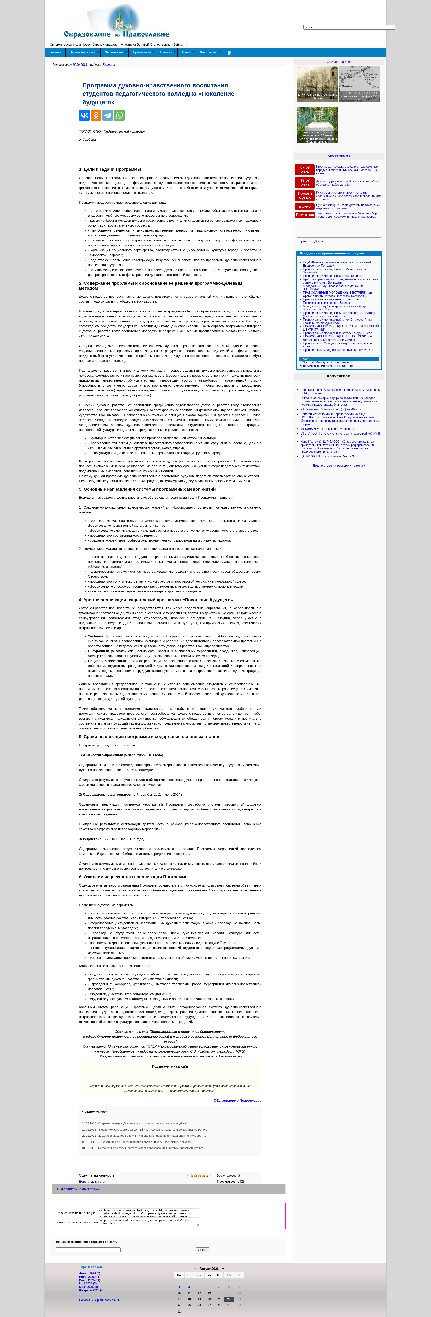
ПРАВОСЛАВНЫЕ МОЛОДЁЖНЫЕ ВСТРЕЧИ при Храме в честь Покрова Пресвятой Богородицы (337, 294)
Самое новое (339, 61)
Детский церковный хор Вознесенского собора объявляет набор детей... (347, 182)
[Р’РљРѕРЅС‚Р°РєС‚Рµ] (84, 115)
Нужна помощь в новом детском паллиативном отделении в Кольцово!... (348, 206)
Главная (55, 52)
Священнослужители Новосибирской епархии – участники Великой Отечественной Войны (116, 44)
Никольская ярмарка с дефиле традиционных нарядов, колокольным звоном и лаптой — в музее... (347, 170)
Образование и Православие (237, 1100)
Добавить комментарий (80, 1189)
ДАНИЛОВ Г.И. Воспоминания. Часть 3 (327, 456)
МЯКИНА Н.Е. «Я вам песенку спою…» (327, 428)
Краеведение (142, 52)
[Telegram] (107, 115)
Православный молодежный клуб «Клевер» (333, 275)
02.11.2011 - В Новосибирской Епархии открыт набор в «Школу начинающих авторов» (137, 1142)
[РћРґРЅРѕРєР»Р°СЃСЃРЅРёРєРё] (96, 115)
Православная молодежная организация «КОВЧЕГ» (338, 350)
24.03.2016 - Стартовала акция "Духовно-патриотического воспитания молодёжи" (134, 1123)
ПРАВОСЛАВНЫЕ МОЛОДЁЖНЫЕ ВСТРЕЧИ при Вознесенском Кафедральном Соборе (337, 338)
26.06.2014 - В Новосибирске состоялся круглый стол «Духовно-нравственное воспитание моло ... (144, 1129)
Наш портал (209, 52)
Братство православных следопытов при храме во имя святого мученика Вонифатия (340, 280)
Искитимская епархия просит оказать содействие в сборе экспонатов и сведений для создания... (348, 196)
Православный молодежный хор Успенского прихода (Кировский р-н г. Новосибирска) (339, 314)
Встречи (109, 64)
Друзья (319, 241)
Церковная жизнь (82, 52)
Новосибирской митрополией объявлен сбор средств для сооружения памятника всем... (346, 215)
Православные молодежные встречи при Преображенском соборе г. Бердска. (331, 301)
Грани (186, 52)
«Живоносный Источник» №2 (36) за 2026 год (331, 409)
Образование (114, 52)
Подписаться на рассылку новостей (339, 465)
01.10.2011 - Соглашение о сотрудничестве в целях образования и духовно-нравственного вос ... (144, 1148)
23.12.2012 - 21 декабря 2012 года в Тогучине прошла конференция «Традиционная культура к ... (144, 1135)
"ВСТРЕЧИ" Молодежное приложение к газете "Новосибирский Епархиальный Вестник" (330, 364)
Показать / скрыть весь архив (99, 1300)
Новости (166, 52)
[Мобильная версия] (230, 52)
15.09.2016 (80, 64)
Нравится (306, 241)
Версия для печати (94, 1181)
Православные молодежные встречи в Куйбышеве (337, 333)
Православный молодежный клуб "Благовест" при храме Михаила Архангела (337, 321)
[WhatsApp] (119, 115)
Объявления (339, 156)
